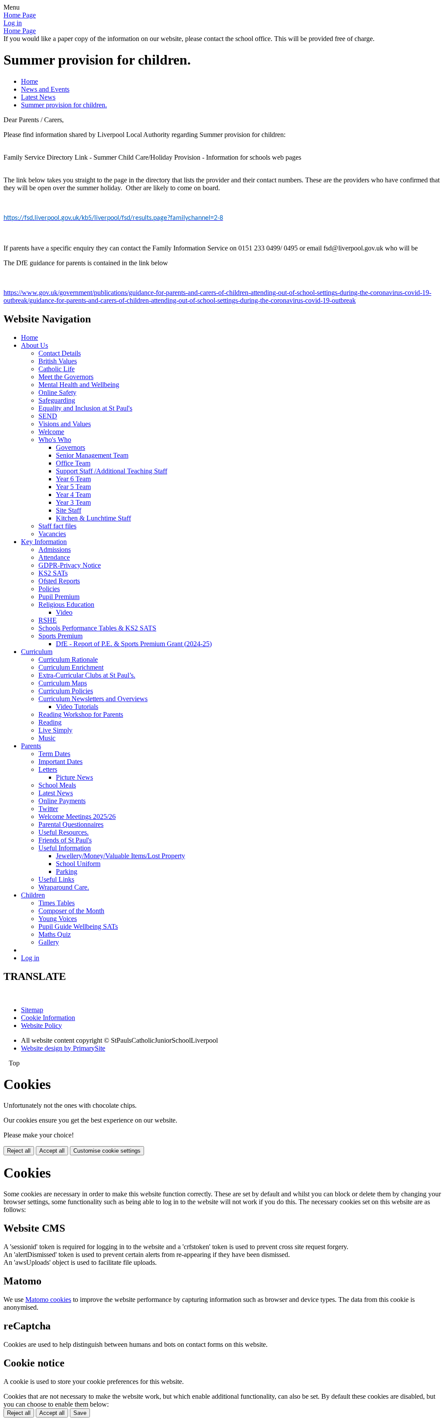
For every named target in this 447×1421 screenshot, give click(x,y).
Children (33, 895)
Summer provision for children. (64, 105)
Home (29, 81)
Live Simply (55, 730)
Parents (31, 746)
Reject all (19, 1150)
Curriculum (36, 651)
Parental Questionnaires (70, 824)
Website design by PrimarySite (63, 1048)
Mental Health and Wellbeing (78, 384)
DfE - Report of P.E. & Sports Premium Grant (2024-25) (134, 643)
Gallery (48, 942)
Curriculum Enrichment (70, 667)
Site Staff (68, 510)
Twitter (48, 808)
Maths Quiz (54, 934)
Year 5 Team (73, 486)
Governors (70, 447)
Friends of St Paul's (65, 840)
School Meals (57, 785)
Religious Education (66, 604)
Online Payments (62, 801)
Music (46, 738)
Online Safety (57, 392)
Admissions (54, 549)
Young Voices (57, 918)
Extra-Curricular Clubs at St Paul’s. (86, 675)
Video (64, 612)
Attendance (54, 557)
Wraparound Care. (63, 887)
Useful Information (64, 848)
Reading (50, 722)
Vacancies (52, 534)
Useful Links (56, 879)
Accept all (52, 1150)
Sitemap (32, 1010)
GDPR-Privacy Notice (69, 565)
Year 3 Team (73, 502)
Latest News (38, 97)
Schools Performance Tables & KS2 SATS (97, 628)
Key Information (44, 541)
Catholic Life (56, 369)
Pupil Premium (58, 596)
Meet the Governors (65, 376)
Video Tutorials (77, 706)
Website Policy (41, 1025)
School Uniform (78, 863)
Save (79, 1413)
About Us (34, 345)
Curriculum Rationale (68, 659)
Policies (49, 588)
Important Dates (60, 761)
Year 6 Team (73, 479)
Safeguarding (56, 400)
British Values (57, 361)
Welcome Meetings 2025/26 (77, 816)
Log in (12, 23)
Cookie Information (48, 1017)
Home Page (19, 15)
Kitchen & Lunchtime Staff (93, 518)
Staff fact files (57, 526)
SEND (47, 416)
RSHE (47, 620)
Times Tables (56, 903)
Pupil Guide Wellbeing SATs (78, 926)
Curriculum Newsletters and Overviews (93, 698)
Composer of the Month (71, 910)
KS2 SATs (53, 573)
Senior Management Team (92, 455)
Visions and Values (64, 424)
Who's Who (54, 439)
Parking (66, 871)
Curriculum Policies (65, 691)
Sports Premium (60, 636)
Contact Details (59, 353)
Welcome (51, 431)
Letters (47, 769)
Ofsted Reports (59, 581)
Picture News (74, 777)
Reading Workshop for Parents (80, 714)
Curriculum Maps (62, 683)
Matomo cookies (48, 1299)
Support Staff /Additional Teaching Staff (111, 471)
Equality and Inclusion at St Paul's (85, 408)
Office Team (73, 463)
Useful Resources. (63, 832)
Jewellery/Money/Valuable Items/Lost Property (120, 855)
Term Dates (54, 753)
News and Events (45, 89)
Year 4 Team (73, 494)
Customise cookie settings (107, 1150)
